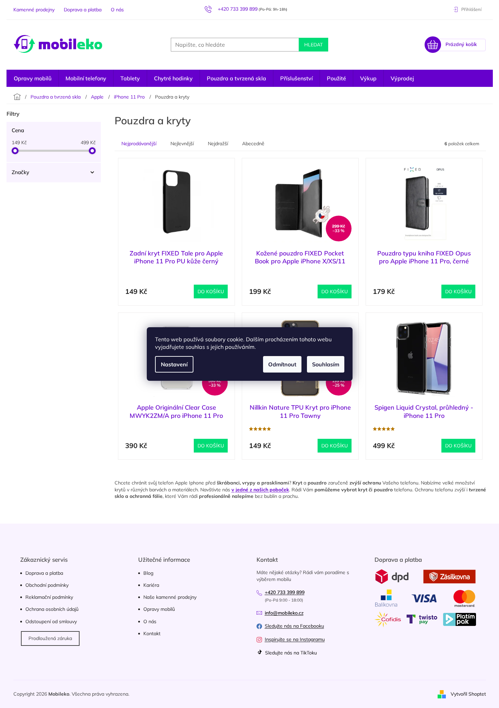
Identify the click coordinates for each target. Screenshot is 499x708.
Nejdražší (218, 143)
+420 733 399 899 (285, 592)
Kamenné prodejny (34, 10)
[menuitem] (402, 78)
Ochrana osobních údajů (52, 609)
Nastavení (174, 364)
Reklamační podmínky (49, 597)
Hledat (313, 45)
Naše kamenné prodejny (170, 597)
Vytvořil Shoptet (468, 693)
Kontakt (152, 633)
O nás (117, 10)
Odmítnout (282, 364)
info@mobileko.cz (284, 613)
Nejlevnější (182, 143)
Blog (148, 573)
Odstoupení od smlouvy (51, 621)
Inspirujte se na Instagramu (295, 639)
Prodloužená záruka (50, 638)
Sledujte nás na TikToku (290, 653)
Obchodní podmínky (47, 585)
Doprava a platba (83, 10)
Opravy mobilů (159, 609)
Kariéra (151, 585)
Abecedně (253, 143)
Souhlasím (325, 364)
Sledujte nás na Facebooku (294, 626)
